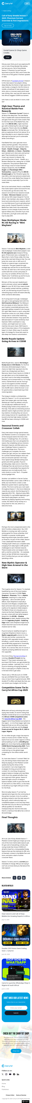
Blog (3, 1086)
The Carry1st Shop (19, 656)
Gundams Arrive (17, 81)
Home (4, 1083)
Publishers (5, 1089)
